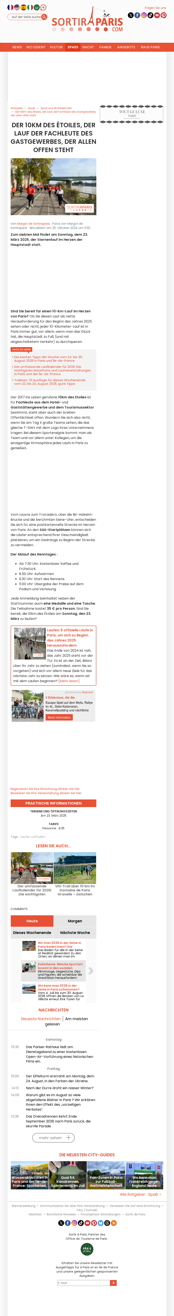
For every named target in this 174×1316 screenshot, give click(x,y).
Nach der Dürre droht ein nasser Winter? (60, 1088)
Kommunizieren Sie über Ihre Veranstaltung (72, 1206)
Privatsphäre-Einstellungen (101, 1214)
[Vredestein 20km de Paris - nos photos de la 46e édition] (53, 186)
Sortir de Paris (135, 1214)
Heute (32, 921)
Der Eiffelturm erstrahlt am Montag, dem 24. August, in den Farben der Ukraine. (60, 1078)
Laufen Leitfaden (32, 837)
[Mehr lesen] (69, 681)
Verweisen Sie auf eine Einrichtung (134, 1206)
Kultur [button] (56, 47)
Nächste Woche (75, 932)
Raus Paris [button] (150, 47)
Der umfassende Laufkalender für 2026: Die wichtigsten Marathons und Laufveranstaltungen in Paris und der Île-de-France (52, 370)
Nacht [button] (88, 47)
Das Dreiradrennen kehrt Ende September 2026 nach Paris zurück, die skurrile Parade (58, 1121)
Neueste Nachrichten (41, 1018)
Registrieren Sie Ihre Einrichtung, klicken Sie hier (45, 789)
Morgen (75, 921)
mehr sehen (50, 1137)
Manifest (35, 1214)
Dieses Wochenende (32, 932)
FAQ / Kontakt (87, 1210)
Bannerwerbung (23, 1206)
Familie (105, 47)
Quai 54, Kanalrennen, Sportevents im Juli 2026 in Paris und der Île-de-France (68, 1182)
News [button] (17, 47)
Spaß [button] (72, 47)
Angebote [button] (126, 47)
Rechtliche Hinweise (61, 1214)
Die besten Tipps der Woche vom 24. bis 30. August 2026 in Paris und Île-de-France (48, 359)
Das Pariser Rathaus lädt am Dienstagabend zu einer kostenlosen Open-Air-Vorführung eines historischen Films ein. (59, 1054)
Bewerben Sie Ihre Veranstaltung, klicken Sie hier (46, 793)
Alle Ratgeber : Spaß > (140, 1194)
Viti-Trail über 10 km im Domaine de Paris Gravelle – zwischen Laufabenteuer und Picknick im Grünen (75, 890)
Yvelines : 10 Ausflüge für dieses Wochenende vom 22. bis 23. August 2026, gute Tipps (50, 382)
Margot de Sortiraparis (33, 224)
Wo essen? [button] (35, 47)
